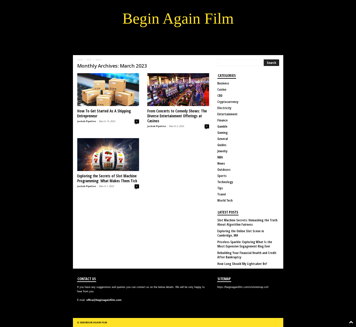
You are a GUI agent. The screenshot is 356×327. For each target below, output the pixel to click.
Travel (221, 194)
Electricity (224, 108)
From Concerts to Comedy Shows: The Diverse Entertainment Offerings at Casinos (177, 116)
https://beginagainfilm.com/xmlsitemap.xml (242, 287)
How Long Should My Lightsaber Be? (242, 264)
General (222, 138)
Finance (222, 120)
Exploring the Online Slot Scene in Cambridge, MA (240, 233)
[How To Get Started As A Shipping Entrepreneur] (108, 89)
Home (80, 59)
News (221, 163)
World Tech (225, 200)
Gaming (222, 132)
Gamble (222, 126)
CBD (219, 95)
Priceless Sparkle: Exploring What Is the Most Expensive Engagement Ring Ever (244, 244)
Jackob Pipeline (86, 121)
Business (223, 83)
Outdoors (224, 169)
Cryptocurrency (227, 101)
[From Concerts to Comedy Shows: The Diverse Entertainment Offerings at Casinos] (178, 89)
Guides (221, 145)
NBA (220, 157)
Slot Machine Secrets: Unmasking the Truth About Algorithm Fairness (247, 222)
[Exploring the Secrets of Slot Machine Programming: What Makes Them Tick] (108, 154)
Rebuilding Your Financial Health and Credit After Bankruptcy (246, 255)
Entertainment (227, 114)
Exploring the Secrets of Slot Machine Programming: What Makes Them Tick (107, 178)
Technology (225, 182)
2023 (89, 59)
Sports (222, 175)
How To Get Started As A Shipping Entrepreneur (104, 113)
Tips (220, 188)
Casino (221, 89)
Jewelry (222, 151)
